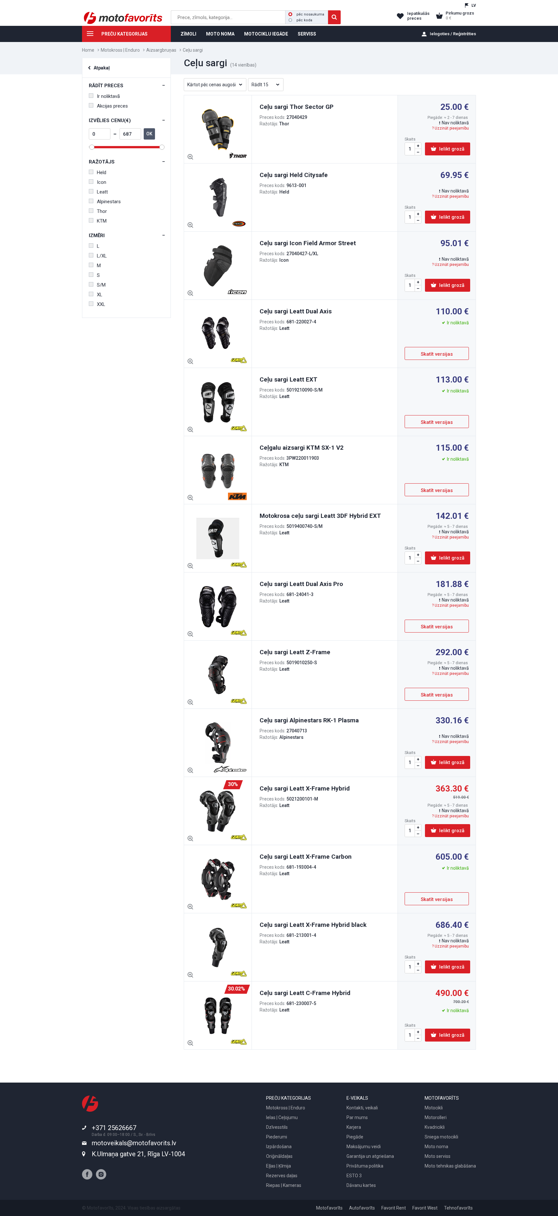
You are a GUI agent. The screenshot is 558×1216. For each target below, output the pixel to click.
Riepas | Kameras (283, 1185)
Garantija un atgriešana (370, 1156)
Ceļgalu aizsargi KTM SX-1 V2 (302, 447)
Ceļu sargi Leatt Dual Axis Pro (301, 584)
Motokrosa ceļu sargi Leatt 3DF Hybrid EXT (320, 515)
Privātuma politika (364, 1166)
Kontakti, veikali (362, 1107)
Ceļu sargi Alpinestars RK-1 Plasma (309, 720)
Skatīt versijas (437, 354)
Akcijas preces (112, 106)
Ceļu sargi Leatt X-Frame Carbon (306, 856)
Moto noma (436, 1146)
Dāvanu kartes (361, 1185)
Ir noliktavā (108, 96)
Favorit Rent (393, 1208)
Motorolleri (436, 1117)
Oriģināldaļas (279, 1156)
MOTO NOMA (220, 34)
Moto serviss (437, 1156)
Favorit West (425, 1208)
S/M (101, 285)
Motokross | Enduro (120, 50)
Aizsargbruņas (161, 50)
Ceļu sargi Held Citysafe (294, 175)
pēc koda (304, 20)
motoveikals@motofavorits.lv (134, 1143)
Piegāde (354, 1136)
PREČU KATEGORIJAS (124, 34)
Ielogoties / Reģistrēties (453, 33)
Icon (101, 182)
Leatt (102, 192)
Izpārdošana (279, 1146)
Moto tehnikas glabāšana (450, 1166)
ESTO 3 (354, 1175)
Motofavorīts (329, 1208)
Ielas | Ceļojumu (282, 1117)
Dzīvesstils (277, 1127)
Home (88, 50)
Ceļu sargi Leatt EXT (288, 379)
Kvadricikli (435, 1127)
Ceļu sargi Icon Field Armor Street (308, 243)
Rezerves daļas (281, 1175)
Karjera (353, 1127)
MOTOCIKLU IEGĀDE (266, 34)
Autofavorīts (362, 1208)
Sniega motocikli (441, 1136)
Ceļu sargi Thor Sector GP (297, 106)
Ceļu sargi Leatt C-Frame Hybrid (305, 993)
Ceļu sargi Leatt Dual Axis (296, 311)
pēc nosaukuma (310, 14)
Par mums (357, 1117)
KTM (102, 221)
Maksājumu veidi (363, 1146)
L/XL (102, 256)
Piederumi (276, 1136)
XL (99, 295)
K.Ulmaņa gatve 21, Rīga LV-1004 (138, 1154)
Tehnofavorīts (458, 1208)
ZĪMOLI (188, 34)
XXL (101, 304)
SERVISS (307, 34)
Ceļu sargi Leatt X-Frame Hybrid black (313, 924)
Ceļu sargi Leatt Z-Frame (295, 652)
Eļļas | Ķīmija (278, 1166)
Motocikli (434, 1107)
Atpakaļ (102, 67)
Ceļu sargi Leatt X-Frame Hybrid (305, 788)
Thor (102, 211)
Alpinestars (109, 201)
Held (101, 172)
